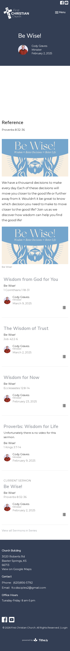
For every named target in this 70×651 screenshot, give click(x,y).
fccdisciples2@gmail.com (28, 587)
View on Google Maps (16, 569)
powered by (33, 643)
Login (64, 627)
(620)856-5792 (23, 582)
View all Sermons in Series (19, 530)
